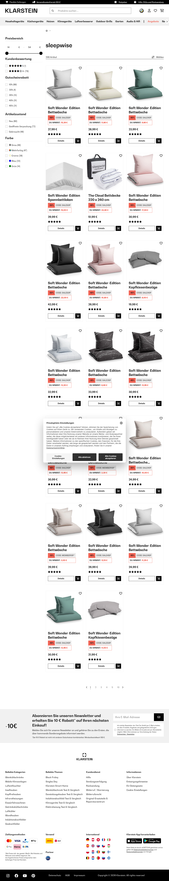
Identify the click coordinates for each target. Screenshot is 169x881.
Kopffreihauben (13, 794)
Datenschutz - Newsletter (125, 734)
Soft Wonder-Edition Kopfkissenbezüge (145, 285)
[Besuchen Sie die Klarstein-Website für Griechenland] (108, 858)
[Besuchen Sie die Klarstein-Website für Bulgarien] (103, 851)
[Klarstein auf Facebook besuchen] (16, 876)
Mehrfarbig (19, 150)
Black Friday (52, 777)
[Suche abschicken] (53, 10)
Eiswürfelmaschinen (15, 802)
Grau (16, 145)
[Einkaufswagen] (162, 10)
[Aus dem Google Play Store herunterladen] (152, 840)
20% (12, 90)
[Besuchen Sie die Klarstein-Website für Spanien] (87, 845)
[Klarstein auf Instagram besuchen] (8, 876)
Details (61, 141)
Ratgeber (123, 2)
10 (118, 687)
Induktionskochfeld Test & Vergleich (63, 798)
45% (13, 105)
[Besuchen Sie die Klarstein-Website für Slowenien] (103, 858)
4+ (25, 71)
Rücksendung (93, 785)
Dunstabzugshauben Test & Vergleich (64, 794)
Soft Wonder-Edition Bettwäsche (64, 110)
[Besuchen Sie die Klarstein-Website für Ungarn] (108, 845)
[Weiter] (167, 22)
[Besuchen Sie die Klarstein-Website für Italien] (108, 839)
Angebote (153, 21)
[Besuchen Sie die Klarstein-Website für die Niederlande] (93, 858)
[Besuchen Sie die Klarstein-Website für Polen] (87, 851)
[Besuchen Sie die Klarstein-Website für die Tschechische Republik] (103, 845)
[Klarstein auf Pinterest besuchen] (33, 876)
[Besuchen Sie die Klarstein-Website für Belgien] (87, 858)
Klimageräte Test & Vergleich (60, 802)
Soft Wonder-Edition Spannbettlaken (64, 197)
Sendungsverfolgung (96, 781)
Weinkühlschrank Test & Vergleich (62, 790)
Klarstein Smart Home (57, 785)
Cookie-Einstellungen (136, 790)
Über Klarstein (133, 777)
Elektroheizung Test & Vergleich (61, 807)
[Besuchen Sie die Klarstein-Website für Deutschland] (87, 839)
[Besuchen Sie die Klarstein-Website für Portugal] (98, 858)
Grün (15, 166)
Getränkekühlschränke (16, 807)
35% (13, 95)
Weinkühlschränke (14, 777)
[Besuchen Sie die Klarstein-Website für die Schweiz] (98, 839)
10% (13, 84)
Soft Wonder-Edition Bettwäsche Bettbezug (145, 460)
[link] (64, 84)
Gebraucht (16, 132)
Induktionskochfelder (15, 819)
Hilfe (88, 777)
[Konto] (149, 10)
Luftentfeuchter (13, 785)
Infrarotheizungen (14, 798)
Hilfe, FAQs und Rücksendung (151, 2)
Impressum (79, 875)
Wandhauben (12, 815)
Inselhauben (11, 790)
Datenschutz (55, 875)
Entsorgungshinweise (137, 781)
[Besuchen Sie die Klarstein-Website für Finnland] (108, 851)
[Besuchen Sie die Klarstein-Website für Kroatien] (93, 851)
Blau (15, 161)
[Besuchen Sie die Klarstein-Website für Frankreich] (103, 839)
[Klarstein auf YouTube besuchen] (24, 876)
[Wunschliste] (155, 10)
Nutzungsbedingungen (134, 852)
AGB (67, 875)
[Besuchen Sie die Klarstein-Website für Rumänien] (98, 851)
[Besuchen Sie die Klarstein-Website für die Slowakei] (98, 845)
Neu (13, 121)
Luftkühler (10, 811)
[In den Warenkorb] (78, 140)
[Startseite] (49, 30)
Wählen (160, 57)
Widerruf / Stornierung (97, 790)
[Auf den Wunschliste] (80, 68)
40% (13, 100)
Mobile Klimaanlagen (15, 781)
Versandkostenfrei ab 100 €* (48, 2)
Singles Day (51, 781)
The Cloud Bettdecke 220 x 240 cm (104, 197)
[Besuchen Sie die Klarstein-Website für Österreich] (93, 839)
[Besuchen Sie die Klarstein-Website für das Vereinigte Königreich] (93, 845)
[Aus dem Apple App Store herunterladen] (134, 841)
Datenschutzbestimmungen (144, 850)
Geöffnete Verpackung (22, 126)
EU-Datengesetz (134, 785)
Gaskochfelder (12, 824)
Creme (17, 155)
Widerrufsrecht (93, 794)
